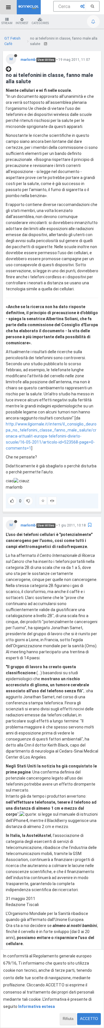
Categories (40, 23)
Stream (6, 23)
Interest (22, 23)
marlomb (28, 60)
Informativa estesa (36, 1006)
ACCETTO (89, 1019)
